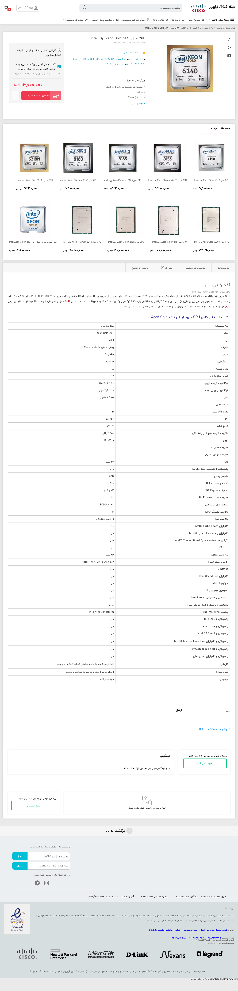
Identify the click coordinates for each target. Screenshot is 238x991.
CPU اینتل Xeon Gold (191, 28)
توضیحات (223, 267)
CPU (67, 301)
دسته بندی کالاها (220, 20)
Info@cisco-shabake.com (104, 896)
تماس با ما (158, 20)
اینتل (138, 59)
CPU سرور (208, 28)
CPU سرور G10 (116, 59)
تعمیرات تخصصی (75, 20)
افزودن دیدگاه (205, 763)
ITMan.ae (210, 943)
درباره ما (176, 20)
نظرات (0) (166, 267)
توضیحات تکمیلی (195, 267)
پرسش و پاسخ (140, 267)
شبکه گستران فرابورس (225, 28)
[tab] (223, 267)
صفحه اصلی (194, 20)
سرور (227, 306)
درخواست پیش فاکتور (102, 20)
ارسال (19, 856)
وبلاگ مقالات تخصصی (133, 20)
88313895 (147, 896)
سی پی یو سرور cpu (115, 64)
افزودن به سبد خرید (38, 95)
